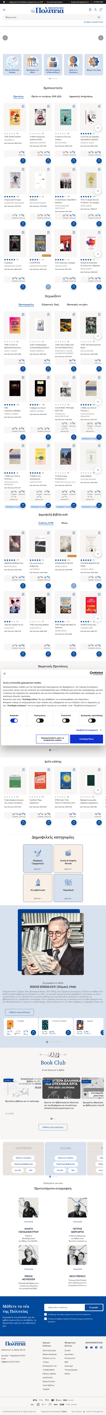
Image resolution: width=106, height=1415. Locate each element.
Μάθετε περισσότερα (19, 1012)
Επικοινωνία (70, 1358)
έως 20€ (18, 1170)
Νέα (30, 1170)
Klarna (67, 1373)
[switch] (40, 720)
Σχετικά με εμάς (49, 1350)
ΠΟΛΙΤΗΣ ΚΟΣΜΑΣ (88, 479)
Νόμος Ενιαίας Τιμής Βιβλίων (49, 1383)
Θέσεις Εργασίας (50, 1354)
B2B (66, 1362)
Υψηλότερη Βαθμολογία (23, 1164)
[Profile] (95, 10)
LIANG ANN (9, 628)
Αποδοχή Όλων (86, 739)
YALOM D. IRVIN (87, 569)
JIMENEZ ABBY (87, 628)
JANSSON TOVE (36, 482)
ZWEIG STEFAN (61, 566)
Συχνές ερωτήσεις (69, 1352)
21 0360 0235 (98, 2)
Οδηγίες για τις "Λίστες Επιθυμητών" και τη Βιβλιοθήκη (50, 1364)
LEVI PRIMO (35, 569)
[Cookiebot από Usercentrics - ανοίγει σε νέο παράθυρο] (91, 673)
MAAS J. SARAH (10, 351)
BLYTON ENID (60, 143)
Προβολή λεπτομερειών (87, 730)
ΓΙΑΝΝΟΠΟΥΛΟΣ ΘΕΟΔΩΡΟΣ (87, 415)
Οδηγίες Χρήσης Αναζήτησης (49, 1375)
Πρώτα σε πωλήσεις (23, 1158)
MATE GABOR (86, 206)
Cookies (46, 1389)
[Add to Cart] (23, 160)
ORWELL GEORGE (11, 414)
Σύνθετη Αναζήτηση (93, 22)
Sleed (64, 1411)
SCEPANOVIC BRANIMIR (14, 203)
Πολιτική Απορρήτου (94, 1411)
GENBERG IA (9, 140)
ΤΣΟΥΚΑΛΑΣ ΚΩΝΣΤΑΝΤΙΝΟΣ (62, 415)
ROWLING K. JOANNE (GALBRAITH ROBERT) (64, 352)
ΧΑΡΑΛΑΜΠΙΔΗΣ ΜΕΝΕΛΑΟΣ (62, 207)
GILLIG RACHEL (87, 351)
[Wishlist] (90, 10)
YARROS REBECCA (37, 351)
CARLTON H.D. (35, 628)
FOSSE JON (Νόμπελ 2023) (65, 482)
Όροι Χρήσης (76, 1411)
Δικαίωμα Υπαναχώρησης (71, 1368)
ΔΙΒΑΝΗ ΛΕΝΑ (61, 266)
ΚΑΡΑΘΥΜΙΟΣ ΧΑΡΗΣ (12, 266)
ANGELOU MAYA (87, 143)
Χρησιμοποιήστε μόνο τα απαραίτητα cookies (52, 739)
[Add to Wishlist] (23, 106)
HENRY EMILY (61, 631)
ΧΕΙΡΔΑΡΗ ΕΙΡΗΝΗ (38, 143)
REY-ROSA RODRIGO (38, 203)
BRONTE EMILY (10, 566)
